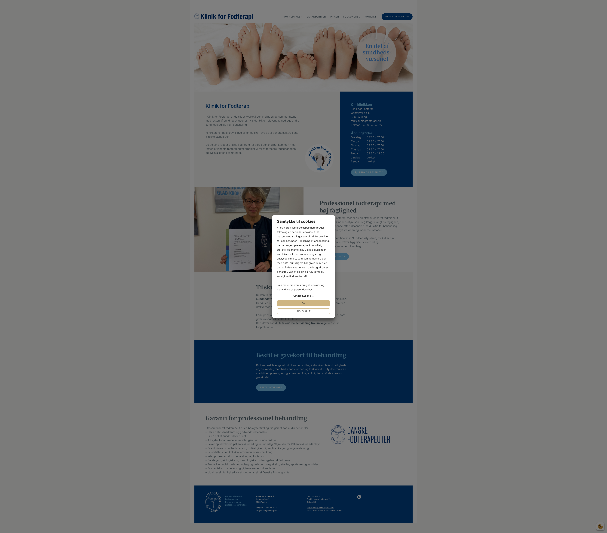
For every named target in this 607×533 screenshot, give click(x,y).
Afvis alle (304, 311)
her (310, 289)
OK (303, 303)
